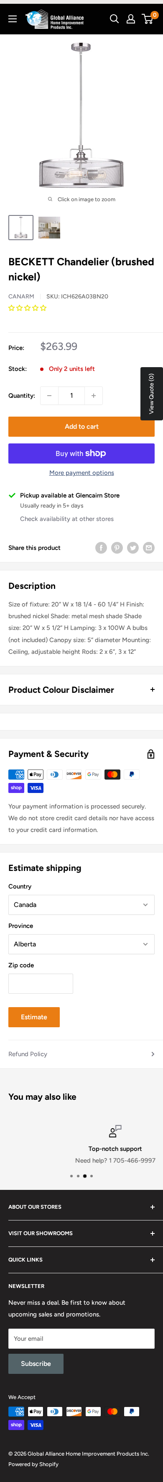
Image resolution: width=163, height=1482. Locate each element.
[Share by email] (149, 548)
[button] (28, 308)
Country (19, 886)
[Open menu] (12, 19)
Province (20, 926)
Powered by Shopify (33, 1464)
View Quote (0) (151, 393)
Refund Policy (27, 1054)
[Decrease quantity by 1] (49, 395)
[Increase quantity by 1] (93, 395)
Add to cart (82, 426)
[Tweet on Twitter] (133, 548)
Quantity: (21, 395)
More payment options (81, 473)
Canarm (21, 296)
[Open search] (114, 18)
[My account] (131, 18)
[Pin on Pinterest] (117, 548)
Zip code (21, 965)
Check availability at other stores (67, 519)
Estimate (34, 1017)
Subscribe (36, 1364)
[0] (148, 19)
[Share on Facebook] (101, 548)
